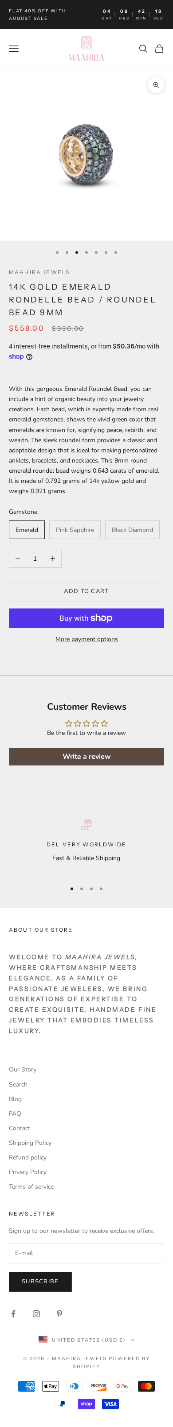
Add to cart (86, 591)
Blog (15, 1099)
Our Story (22, 1069)
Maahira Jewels (39, 272)
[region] (86, 846)
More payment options (86, 639)
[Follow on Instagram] (36, 1313)
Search (18, 1084)
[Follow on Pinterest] (59, 1313)
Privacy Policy (28, 1172)
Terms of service (31, 1186)
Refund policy (28, 1157)
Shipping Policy (30, 1143)
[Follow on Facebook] (13, 1313)
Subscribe (40, 1281)
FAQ (15, 1113)
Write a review (87, 756)
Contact (19, 1128)
